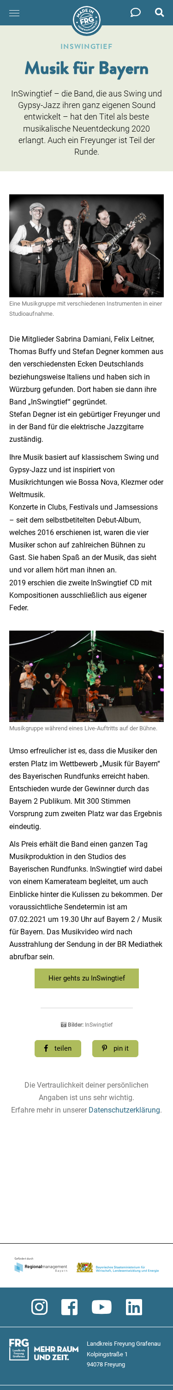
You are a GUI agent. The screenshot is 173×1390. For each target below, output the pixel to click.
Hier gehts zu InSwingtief (86, 978)
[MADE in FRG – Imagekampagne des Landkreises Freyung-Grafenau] (87, 20)
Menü (15, 13)
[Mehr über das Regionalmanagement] (86, 1266)
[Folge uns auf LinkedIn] (134, 1308)
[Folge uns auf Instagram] (39, 1308)
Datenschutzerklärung (124, 1110)
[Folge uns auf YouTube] (101, 1308)
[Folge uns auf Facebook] (69, 1308)
